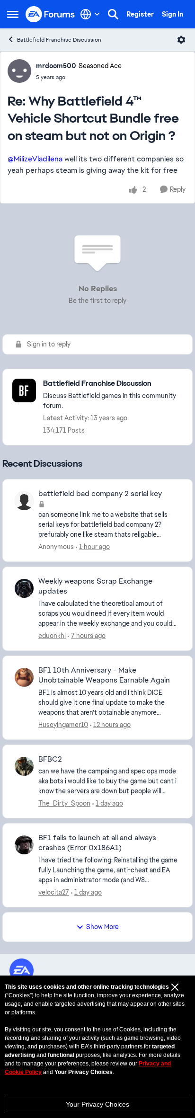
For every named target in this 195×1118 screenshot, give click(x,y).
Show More (102, 927)
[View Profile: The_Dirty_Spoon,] (24, 766)
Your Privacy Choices (97, 1104)
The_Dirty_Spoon (64, 803)
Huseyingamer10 (63, 724)
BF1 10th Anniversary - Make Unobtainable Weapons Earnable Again (104, 675)
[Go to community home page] (50, 14)
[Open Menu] (181, 39)
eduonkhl (52, 635)
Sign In (172, 14)
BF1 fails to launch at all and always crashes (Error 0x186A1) (97, 842)
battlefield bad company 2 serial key (100, 493)
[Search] (113, 14)
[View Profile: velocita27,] (24, 844)
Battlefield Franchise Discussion (59, 40)
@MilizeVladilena (35, 159)
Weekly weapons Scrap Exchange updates (95, 586)
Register (140, 14)
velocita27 (53, 892)
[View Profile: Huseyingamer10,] (24, 677)
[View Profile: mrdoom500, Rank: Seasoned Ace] (19, 71)
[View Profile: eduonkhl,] (24, 588)
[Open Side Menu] (12, 14)
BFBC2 (50, 759)
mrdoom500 (56, 66)
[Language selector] (90, 14)
